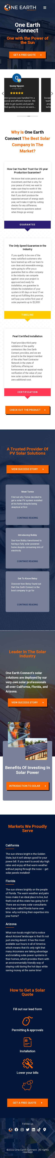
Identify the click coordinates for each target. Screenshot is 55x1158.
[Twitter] (27, 1129)
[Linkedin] (33, 1129)
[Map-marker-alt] (44, 1129)
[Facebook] (16, 1129)
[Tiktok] (39, 1129)
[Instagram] (22, 1129)
